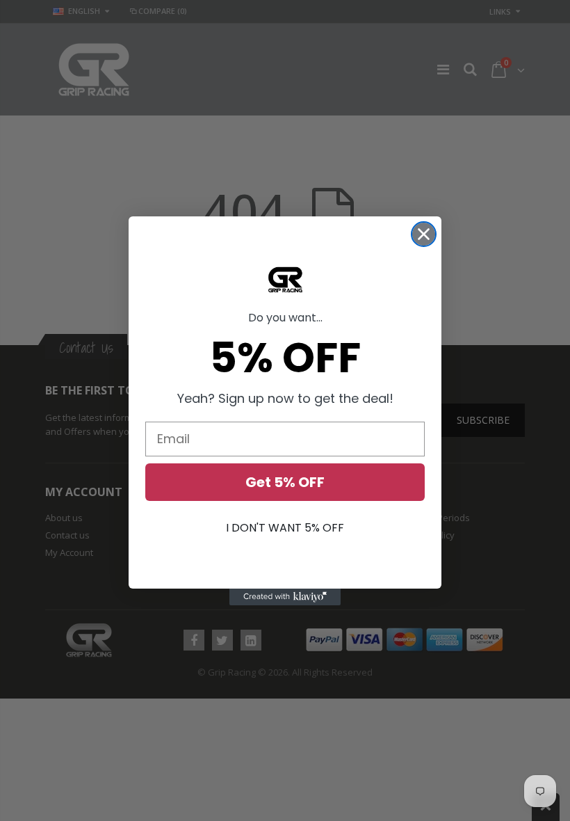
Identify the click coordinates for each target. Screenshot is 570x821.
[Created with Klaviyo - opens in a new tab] (285, 597)
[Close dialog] (424, 234)
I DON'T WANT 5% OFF (285, 528)
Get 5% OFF (285, 482)
